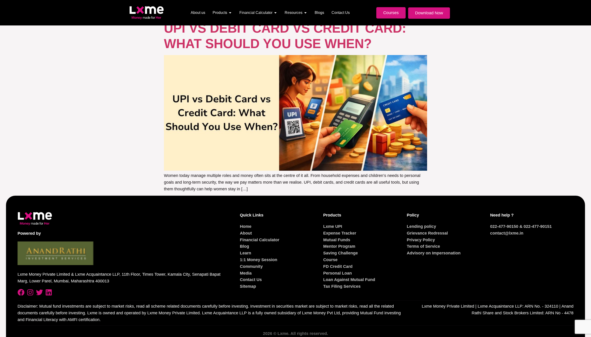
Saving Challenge (340, 253)
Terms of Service (423, 246)
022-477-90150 (504, 226)
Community (251, 266)
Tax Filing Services (342, 286)
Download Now (429, 13)
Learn (245, 253)
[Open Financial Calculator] (275, 12)
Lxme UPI (332, 226)
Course (330, 259)
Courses (391, 12)
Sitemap (248, 286)
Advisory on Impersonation (434, 253)
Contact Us (251, 279)
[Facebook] (21, 292)
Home (245, 226)
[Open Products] (230, 12)
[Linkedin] (48, 292)
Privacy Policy (421, 240)
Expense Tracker (339, 233)
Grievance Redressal (427, 233)
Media (246, 273)
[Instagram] (30, 292)
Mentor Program (339, 246)
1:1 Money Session (258, 259)
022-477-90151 (538, 226)
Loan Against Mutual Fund (349, 279)
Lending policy (421, 226)
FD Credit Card (338, 266)
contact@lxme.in (506, 233)
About (246, 233)
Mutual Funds (336, 240)
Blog (244, 246)
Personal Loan (337, 273)
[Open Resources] (305, 12)
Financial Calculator (259, 240)
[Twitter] (39, 292)
